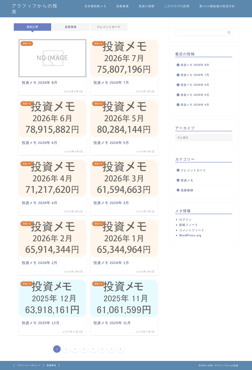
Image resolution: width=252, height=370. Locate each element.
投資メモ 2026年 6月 (195, 84)
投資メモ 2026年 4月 (195, 104)
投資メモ (187, 180)
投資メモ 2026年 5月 (195, 94)
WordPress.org (190, 235)
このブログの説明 (177, 6)
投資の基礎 (147, 6)
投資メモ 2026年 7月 (195, 75)
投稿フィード (188, 224)
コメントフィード (191, 230)
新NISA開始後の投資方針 (217, 6)
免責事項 (51, 365)
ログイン (185, 219)
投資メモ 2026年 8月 (195, 64)
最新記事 (32, 26)
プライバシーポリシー (29, 365)
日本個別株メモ (95, 6)
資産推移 (122, 6)
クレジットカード (109, 26)
